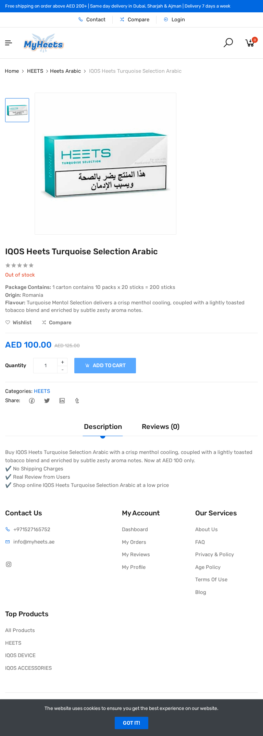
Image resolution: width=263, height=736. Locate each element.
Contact (95, 19)
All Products (20, 630)
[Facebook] (32, 401)
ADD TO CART (109, 365)
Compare (137, 19)
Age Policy (208, 567)
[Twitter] (47, 401)
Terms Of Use (211, 579)
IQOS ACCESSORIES (28, 668)
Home (12, 71)
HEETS (35, 71)
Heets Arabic (65, 71)
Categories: (19, 391)
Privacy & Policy (214, 554)
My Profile (134, 567)
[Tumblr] (77, 401)
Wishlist (22, 322)
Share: (12, 400)
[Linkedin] (62, 401)
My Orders (134, 542)
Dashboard (135, 529)
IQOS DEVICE (20, 655)
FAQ (200, 542)
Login (177, 19)
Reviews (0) (160, 426)
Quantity (15, 365)
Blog (200, 592)
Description (103, 426)
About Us (206, 529)
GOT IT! (131, 723)
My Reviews (136, 554)
